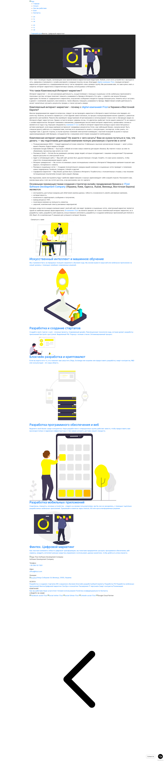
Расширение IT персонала (89, 586)
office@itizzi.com (36, 571)
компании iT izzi (72, 125)
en (34, 17)
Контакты (36, 13)
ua (34, 21)
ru (34, 19)
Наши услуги (48, 591)
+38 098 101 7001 (36, 565)
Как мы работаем (40, 8)
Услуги (35, 6)
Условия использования (66, 591)
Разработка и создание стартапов (42, 584)
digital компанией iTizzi (95, 107)
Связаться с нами (37, 220)
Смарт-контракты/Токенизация (111, 586)
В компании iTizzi (71, 210)
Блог (35, 10)
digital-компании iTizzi (105, 82)
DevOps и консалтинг (70, 586)
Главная (36, 4)
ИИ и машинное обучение (65, 584)
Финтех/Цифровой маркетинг (50, 586)
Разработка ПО (110, 584)
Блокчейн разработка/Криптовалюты (90, 584)
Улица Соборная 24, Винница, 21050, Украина (54, 578)
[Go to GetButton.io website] (160, 760)
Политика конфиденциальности (88, 591)
